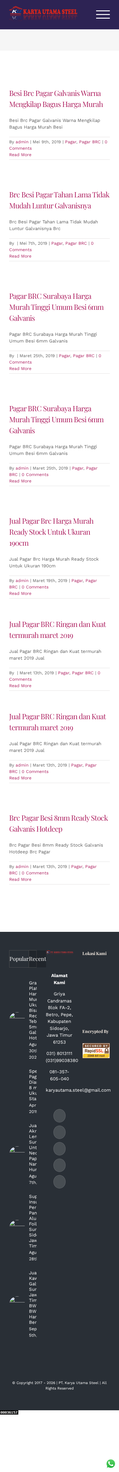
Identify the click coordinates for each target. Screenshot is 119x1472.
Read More (20, 154)
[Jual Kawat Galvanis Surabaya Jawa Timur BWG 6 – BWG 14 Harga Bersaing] (17, 1304)
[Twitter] (59, 1181)
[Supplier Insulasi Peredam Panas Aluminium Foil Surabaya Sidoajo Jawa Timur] (17, 1228)
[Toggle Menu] (103, 14)
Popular (19, 958)
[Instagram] (59, 1132)
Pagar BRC (90, 141)
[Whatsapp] (59, 1165)
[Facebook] (59, 1115)
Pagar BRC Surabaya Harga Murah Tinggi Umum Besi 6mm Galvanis (56, 307)
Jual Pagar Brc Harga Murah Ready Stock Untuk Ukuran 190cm (51, 531)
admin (22, 141)
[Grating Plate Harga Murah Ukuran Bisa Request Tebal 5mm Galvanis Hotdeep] (17, 1020)
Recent (37, 958)
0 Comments (35, 474)
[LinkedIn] (59, 1148)
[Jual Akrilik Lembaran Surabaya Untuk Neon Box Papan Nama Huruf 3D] (17, 1154)
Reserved (65, 1388)
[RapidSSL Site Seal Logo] (96, 1046)
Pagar (70, 141)
